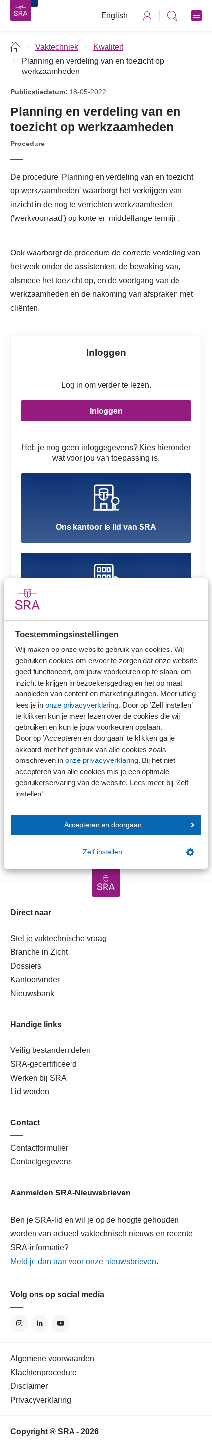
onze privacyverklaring (81, 705)
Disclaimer (29, 1386)
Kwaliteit (108, 47)
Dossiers (25, 966)
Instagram (19, 1323)
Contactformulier (39, 1148)
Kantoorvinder (35, 980)
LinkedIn (39, 1323)
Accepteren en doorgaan (102, 825)
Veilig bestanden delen (50, 1050)
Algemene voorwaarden (52, 1358)
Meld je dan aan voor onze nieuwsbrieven (83, 1261)
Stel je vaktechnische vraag (58, 938)
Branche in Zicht (39, 952)
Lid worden (29, 1091)
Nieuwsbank (32, 993)
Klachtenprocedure (43, 1372)
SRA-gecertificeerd (43, 1064)
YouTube (60, 1323)
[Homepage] (20, 10)
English (114, 15)
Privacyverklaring (40, 1400)
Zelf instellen (102, 852)
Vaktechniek (56, 47)
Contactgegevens (41, 1162)
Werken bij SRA (38, 1078)
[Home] (15, 47)
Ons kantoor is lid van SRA (106, 527)
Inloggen (106, 411)
